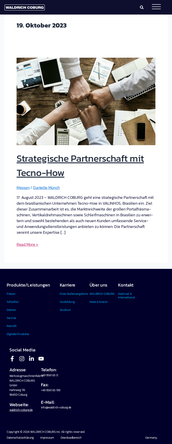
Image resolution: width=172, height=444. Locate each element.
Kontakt (125, 285)
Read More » (27, 244)
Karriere (67, 285)
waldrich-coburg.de (21, 410)
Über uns (98, 285)
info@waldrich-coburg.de (56, 407)
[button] (141, 7)
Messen (23, 188)
